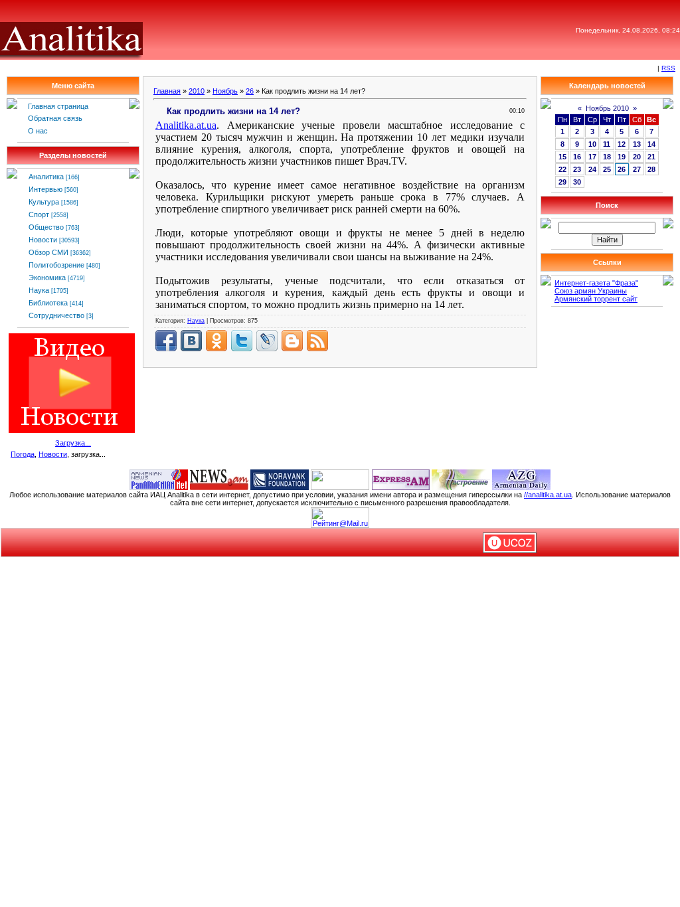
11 (606, 144)
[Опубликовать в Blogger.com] (292, 340)
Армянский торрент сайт (596, 299)
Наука (39, 290)
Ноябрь (225, 91)
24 (592, 169)
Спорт (39, 214)
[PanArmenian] (158, 479)
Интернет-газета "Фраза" (596, 283)
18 (607, 157)
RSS (668, 68)
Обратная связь (55, 118)
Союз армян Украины (590, 291)
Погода (23, 454)
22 (562, 169)
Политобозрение (56, 265)
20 (637, 157)
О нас (38, 131)
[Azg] (521, 479)
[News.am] (219, 479)
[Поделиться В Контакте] (191, 340)
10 (592, 144)
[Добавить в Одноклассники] (216, 340)
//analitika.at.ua (548, 495)
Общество (46, 227)
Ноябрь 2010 (607, 108)
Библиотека (48, 303)
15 (562, 157)
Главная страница (58, 106)
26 (250, 91)
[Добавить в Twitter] (241, 340)
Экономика (47, 278)
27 (637, 169)
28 (651, 169)
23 (577, 169)
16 (577, 157)
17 (592, 157)
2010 (197, 91)
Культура (44, 202)
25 (607, 169)
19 (622, 157)
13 (637, 144)
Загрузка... (73, 443)
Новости (43, 240)
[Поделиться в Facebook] (166, 340)
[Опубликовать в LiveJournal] (267, 340)
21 (651, 157)
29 (562, 182)
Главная (167, 91)
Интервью (45, 189)
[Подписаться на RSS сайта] (317, 340)
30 (577, 182)
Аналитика (46, 177)
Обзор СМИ (48, 252)
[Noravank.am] (279, 479)
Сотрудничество (56, 315)
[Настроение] (461, 479)
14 (651, 144)
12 (622, 144)
